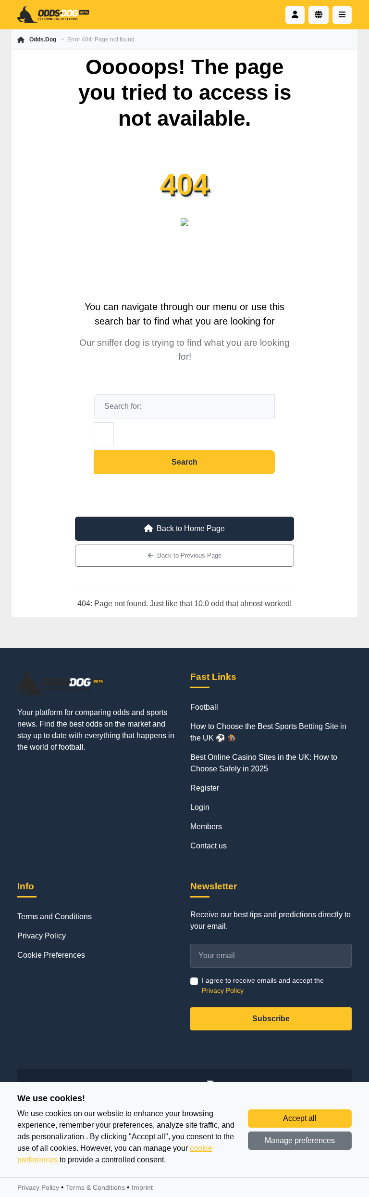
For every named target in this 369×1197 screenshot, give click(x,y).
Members (206, 826)
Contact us (208, 846)
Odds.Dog (42, 39)
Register (204, 788)
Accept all (300, 1118)
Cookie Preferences (51, 955)
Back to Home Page (191, 528)
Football (204, 707)
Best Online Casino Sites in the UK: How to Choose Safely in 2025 (263, 763)
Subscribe (271, 1019)
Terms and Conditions (54, 916)
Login (199, 807)
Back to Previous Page (189, 555)
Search (184, 462)
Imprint (142, 1187)
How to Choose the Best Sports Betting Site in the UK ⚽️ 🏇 (268, 732)
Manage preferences (300, 1140)
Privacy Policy (41, 936)
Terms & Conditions (95, 1187)
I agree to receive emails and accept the (263, 985)
